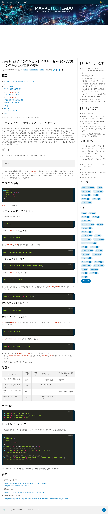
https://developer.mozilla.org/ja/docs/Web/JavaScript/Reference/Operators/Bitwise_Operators (36, 499)
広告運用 (96, 198)
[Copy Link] (62, 70)
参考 (5, 113)
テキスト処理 (98, 265)
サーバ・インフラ (87, 187)
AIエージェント (87, 250)
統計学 (95, 217)
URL (84, 269)
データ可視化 (86, 258)
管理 (84, 273)
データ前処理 (98, 239)
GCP (97, 235)
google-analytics (88, 243)
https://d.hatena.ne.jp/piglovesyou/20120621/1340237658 (24, 492)
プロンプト (85, 239)
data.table (86, 235)
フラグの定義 (8, 86)
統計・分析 (85, 191)
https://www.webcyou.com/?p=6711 (17, 486)
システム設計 (86, 202)
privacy (98, 261)
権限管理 (94, 269)
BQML (98, 250)
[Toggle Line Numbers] (71, 186)
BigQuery (85, 220)
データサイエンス (87, 224)
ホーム (9, 2)
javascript (34, 69)
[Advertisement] (54, 38)
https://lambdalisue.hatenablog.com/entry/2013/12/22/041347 (26, 483)
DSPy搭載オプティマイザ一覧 (92, 156)
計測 (42, 69)
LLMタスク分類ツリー (89, 177)
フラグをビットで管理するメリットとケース (19, 81)
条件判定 (7, 108)
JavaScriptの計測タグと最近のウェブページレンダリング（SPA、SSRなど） (93, 102)
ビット (6, 84)
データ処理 (96, 254)
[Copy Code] (68, 186)
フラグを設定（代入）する (13, 89)
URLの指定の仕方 (87, 76)
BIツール (84, 169)
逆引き (6, 106)
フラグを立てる (13, 92)
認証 (84, 276)
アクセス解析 (86, 228)
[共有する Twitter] (53, 70)
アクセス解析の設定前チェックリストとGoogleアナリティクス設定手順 (94, 71)
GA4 (92, 213)
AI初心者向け (86, 231)
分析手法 (93, 273)
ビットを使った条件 (10, 111)
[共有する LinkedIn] (59, 70)
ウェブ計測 (85, 195)
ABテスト (94, 246)
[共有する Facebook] (56, 70)
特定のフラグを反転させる (14, 100)
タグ (24, 2)
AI (95, 195)
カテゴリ (18, 2)
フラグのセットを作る (13, 95)
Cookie (85, 254)
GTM (26, 69)
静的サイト (85, 265)
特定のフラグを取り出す (13, 102)
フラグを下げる (13, 97)
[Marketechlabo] (4, 2)
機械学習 (85, 198)
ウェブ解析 (97, 191)
